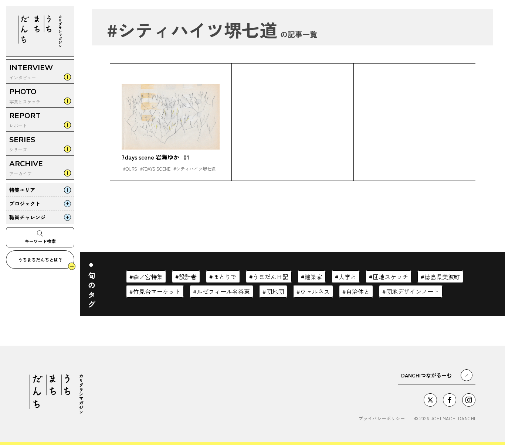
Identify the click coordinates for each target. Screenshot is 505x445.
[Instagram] (468, 400)
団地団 (275, 291)
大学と (347, 276)
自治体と (358, 291)
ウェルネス (315, 291)
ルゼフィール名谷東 (223, 291)
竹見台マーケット (156, 291)
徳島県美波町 (442, 276)
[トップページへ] (40, 31)
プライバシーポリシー (382, 418)
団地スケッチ (390, 276)
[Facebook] (449, 400)
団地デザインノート (412, 291)
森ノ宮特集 (148, 276)
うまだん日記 (270, 276)
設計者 (188, 276)
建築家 (313, 276)
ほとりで (225, 276)
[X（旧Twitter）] (430, 400)
